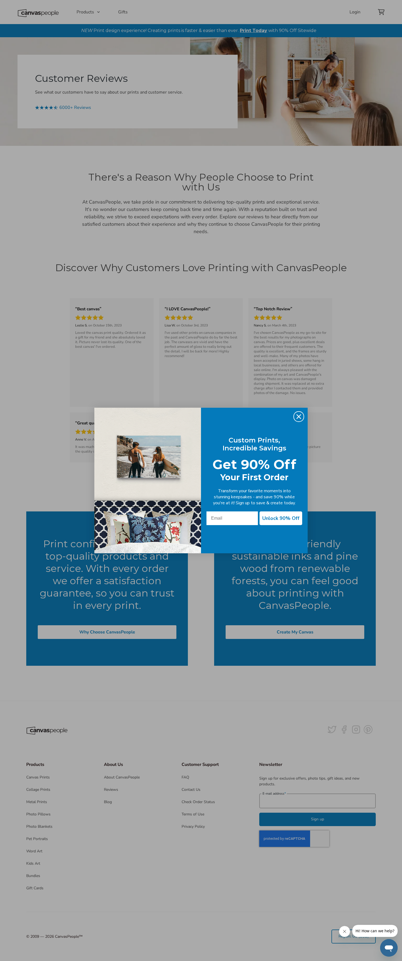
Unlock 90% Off (280, 518)
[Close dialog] (299, 416)
